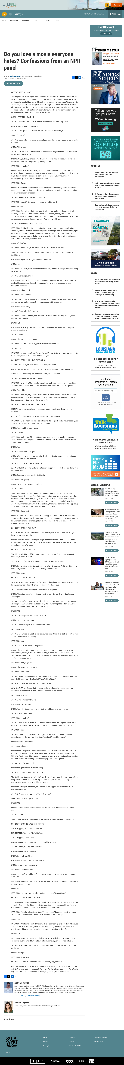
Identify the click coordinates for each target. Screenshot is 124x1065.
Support (38, 20)
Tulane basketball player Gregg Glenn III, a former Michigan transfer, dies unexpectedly (106, 292)
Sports (94, 273)
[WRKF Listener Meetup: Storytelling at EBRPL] (105, 56)
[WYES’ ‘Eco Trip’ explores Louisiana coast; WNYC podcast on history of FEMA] (97, 492)
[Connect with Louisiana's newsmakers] (105, 424)
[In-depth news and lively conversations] (105, 340)
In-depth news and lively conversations (105, 360)
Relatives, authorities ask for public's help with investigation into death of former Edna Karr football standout (107, 304)
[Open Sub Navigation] (7, 20)
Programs (26, 20)
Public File (72, 1037)
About (58, 20)
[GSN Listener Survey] (105, 120)
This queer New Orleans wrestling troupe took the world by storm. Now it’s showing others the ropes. (107, 316)
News (4, 20)
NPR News (95, 166)
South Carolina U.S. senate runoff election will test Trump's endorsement (106, 174)
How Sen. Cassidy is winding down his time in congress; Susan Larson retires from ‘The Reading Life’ (112, 514)
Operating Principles (100, 1037)
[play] (4, 14)
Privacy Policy (47, 1046)
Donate (117, 5)
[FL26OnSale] (105, 87)
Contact (49, 20)
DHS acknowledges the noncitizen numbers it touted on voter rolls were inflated (107, 196)
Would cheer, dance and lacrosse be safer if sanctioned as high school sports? (107, 281)
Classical (14, 20)
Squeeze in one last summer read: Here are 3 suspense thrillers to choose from (107, 207)
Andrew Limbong (15, 76)
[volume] (10, 14)
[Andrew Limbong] (8, 987)
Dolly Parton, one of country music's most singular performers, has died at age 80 (107, 185)
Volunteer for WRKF (75, 1046)
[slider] (13, 14)
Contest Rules (98, 1041)
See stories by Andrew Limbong (27, 995)
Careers (71, 1041)
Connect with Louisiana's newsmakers (105, 441)
